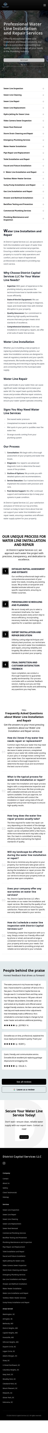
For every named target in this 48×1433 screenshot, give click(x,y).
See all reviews (24, 1081)
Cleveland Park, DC (10, 1384)
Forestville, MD (8, 1337)
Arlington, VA (7, 1319)
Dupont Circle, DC (9, 1347)
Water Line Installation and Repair (15, 1293)
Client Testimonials (10, 1192)
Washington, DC (9, 1314)
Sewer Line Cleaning (10, 1219)
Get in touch (24, 60)
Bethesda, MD (8, 1323)
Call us (25, 65)
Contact (5, 1179)
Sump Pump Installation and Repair (16, 1302)
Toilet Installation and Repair (13, 1251)
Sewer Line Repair (9, 1214)
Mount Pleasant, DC (10, 1388)
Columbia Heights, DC (11, 1370)
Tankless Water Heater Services (14, 1298)
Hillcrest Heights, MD (11, 1342)
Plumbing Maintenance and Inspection (17, 1242)
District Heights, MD (10, 1328)
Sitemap (6, 1197)
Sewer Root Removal (10, 1228)
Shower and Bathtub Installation (15, 1284)
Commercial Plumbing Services (14, 1233)
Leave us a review (25, 1089)
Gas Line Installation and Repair (15, 1279)
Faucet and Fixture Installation (14, 1256)
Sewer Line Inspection (11, 1210)
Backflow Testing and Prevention (15, 1238)
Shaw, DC (6, 1360)
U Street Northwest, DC (11, 1365)
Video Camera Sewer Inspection (14, 1265)
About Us (6, 1183)
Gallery (5, 1188)
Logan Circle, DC (9, 1351)
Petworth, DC (7, 1393)
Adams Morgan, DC (10, 1356)
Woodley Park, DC (9, 1379)
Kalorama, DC (8, 1402)
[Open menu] (44, 5)
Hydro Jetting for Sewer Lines (13, 1261)
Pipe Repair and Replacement (14, 1247)
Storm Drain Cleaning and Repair (15, 1270)
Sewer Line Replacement (12, 1224)
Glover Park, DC (8, 1397)
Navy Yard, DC (8, 1374)
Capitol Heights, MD (10, 1333)
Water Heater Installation (12, 1288)
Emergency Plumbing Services (14, 1275)
